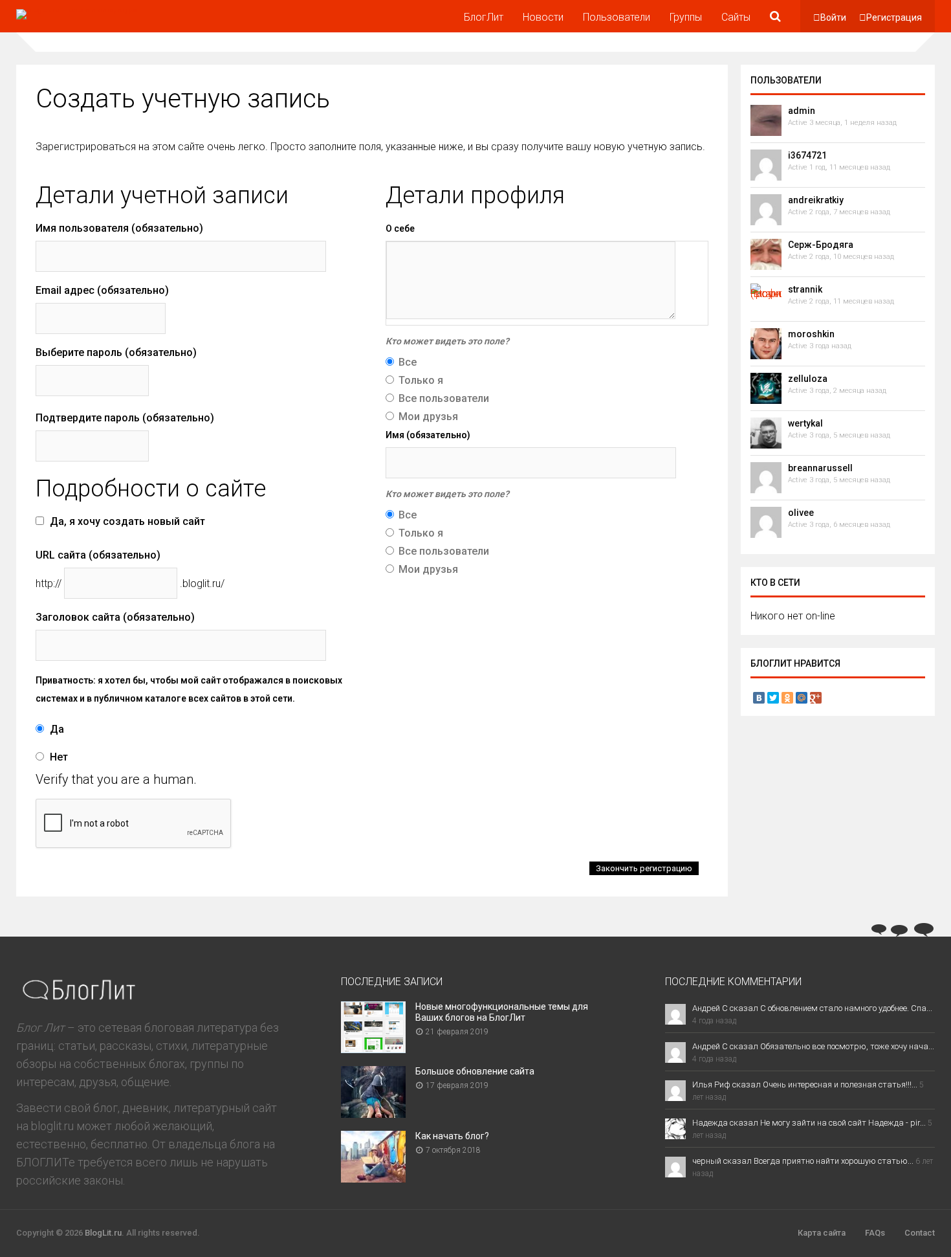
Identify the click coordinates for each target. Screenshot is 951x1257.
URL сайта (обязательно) (98, 555)
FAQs (875, 1233)
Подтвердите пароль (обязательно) (125, 418)
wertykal (805, 423)
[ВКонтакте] (759, 698)
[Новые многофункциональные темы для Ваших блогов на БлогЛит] (373, 1049)
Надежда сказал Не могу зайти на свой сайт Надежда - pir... (809, 1123)
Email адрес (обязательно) (102, 290)
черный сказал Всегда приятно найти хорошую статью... (802, 1161)
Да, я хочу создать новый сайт (126, 521)
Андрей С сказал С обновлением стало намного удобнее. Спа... (812, 1008)
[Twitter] (773, 698)
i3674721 (807, 155)
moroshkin (811, 334)
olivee (801, 512)
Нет (57, 757)
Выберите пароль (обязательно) (116, 352)
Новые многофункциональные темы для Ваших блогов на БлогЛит (501, 1012)
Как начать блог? (452, 1136)
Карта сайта (822, 1233)
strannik (805, 289)
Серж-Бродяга (820, 244)
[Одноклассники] (787, 698)
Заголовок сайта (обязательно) (115, 617)
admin (801, 111)
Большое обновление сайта (474, 1071)
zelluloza (807, 378)
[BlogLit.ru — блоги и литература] (76, 9)
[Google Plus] (816, 698)
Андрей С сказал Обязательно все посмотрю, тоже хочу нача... (813, 1046)
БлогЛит (483, 17)
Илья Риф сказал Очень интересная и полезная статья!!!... (804, 1084)
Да (55, 729)
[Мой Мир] (801, 698)
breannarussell (820, 468)
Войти (833, 17)
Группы (686, 17)
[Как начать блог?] (373, 1178)
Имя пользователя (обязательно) (119, 228)
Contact (919, 1233)
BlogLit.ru (103, 1233)
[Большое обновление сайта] (373, 1113)
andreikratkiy (816, 200)
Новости (543, 17)
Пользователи (616, 17)
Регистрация (894, 17)
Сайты (735, 17)
